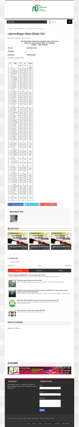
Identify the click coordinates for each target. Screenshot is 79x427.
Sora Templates (18, 418)
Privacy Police (48, 423)
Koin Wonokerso (27, 38)
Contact (40, 423)
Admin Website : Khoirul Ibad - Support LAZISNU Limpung (38, 418)
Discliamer (57, 423)
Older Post (68, 265)
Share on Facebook (17, 204)
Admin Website (66, 423)
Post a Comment (15, 262)
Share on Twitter (33, 204)
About (34, 423)
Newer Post (11, 265)
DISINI (22, 58)
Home (39, 265)
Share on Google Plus (50, 204)
